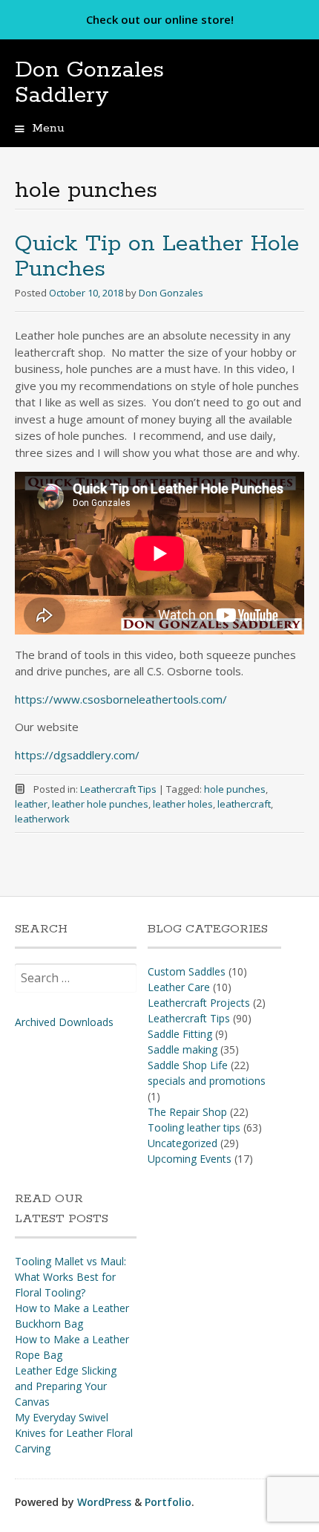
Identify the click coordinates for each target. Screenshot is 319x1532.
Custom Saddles (187, 971)
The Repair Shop (187, 1112)
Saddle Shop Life (188, 1065)
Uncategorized (182, 1143)
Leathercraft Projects (199, 1003)
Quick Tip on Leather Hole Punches (157, 257)
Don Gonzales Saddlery (89, 83)
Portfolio (168, 1502)
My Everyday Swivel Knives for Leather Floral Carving (74, 1432)
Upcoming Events (189, 1159)
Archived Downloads (64, 1022)
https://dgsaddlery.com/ (77, 754)
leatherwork (42, 818)
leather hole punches (100, 804)
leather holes (183, 804)
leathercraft (244, 804)
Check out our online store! (160, 19)
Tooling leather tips (194, 1127)
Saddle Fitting (180, 1034)
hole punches (235, 789)
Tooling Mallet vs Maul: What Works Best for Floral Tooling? (70, 1276)
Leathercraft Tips (118, 789)
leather (31, 804)
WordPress (104, 1502)
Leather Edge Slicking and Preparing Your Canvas (65, 1386)
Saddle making (182, 1049)
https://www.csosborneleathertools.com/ (121, 699)
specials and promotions (207, 1081)
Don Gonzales (171, 292)
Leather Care (179, 987)
